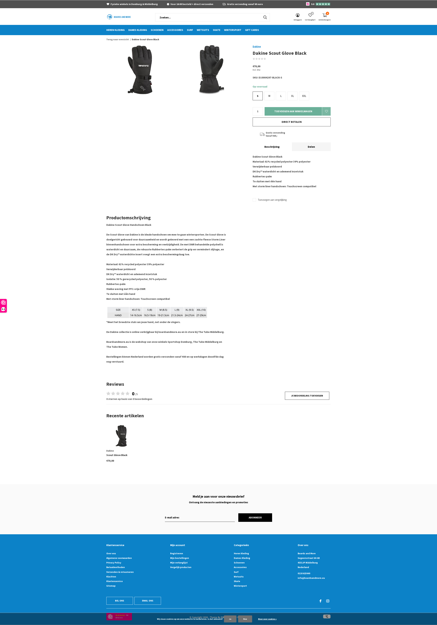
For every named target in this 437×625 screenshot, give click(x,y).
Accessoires (175, 30)
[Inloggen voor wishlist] (326, 111)
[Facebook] (320, 601)
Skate (216, 30)
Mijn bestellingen (179, 558)
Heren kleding (115, 30)
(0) (268, 58)
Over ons (111, 553)
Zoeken (265, 17)
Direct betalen (292, 121)
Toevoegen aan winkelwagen (293, 111)
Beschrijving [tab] (272, 146)
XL (292, 96)
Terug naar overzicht (117, 39)
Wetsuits (203, 30)
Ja (230, 619)
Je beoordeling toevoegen (307, 395)
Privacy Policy (113, 562)
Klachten (111, 576)
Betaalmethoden (115, 567)
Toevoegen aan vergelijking (272, 199)
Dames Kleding (137, 30)
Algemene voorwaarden (119, 558)
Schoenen (157, 30)
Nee (245, 619)
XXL (304, 96)
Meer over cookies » (267, 619)
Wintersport (232, 30)
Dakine (257, 46)
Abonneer (255, 517)
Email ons (147, 600)
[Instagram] (327, 601)
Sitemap (111, 585)
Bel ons (119, 600)
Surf (190, 30)
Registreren (176, 553)
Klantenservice (114, 581)
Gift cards (252, 30)
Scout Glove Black (116, 455)
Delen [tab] (311, 146)
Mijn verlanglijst (179, 562)
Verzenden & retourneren (120, 572)
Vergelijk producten (180, 567)
